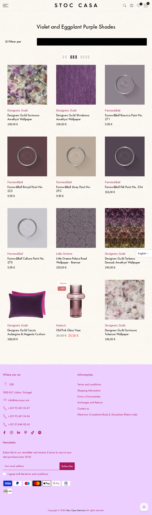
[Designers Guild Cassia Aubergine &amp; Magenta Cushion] (27, 301)
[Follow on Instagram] (11, 432)
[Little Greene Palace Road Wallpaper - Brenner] (76, 230)
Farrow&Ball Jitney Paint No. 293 (73, 189)
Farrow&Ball (112, 110)
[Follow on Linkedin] (18, 432)
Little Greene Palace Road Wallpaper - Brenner (71, 260)
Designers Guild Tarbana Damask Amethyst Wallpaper (122, 260)
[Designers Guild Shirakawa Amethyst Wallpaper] (76, 86)
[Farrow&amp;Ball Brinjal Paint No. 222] (27, 158)
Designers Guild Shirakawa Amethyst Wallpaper (72, 117)
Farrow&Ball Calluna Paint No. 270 (25, 260)
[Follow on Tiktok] (32, 432)
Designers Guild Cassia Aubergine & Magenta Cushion (26, 332)
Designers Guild (17, 110)
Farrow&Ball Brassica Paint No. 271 (124, 117)
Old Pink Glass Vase (68, 330)
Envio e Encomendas (88, 396)
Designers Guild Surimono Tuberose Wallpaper (121, 332)
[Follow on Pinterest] (25, 432)
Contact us (83, 408)
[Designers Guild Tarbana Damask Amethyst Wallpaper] (125, 230)
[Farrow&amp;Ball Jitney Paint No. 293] (76, 158)
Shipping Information (89, 390)
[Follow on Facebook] (4, 432)
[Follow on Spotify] (39, 432)
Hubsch (61, 325)
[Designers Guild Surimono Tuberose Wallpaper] (125, 301)
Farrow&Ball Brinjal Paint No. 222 (25, 189)
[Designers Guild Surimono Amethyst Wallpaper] (27, 86)
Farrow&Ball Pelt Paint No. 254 (124, 187)
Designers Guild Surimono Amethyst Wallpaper (23, 117)
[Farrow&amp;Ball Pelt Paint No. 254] (125, 158)
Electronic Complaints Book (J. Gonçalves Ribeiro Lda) (107, 414)
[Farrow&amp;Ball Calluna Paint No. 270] (27, 230)
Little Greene (64, 253)
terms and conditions (36, 474)
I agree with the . (28, 474)
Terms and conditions (89, 384)
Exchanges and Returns (90, 402)
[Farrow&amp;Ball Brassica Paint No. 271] (125, 86)
